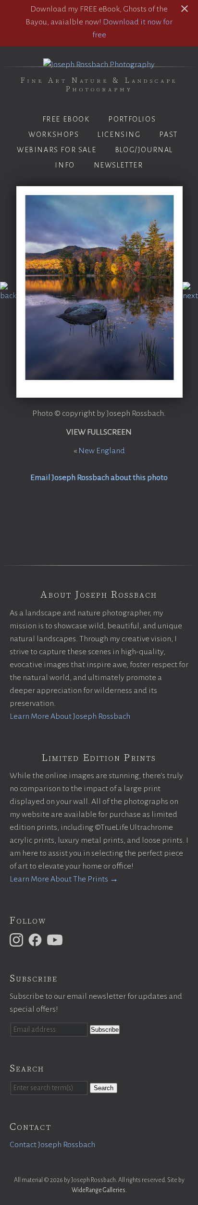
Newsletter (118, 165)
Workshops (53, 134)
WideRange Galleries (98, 1190)
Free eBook (66, 119)
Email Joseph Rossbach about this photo (99, 477)
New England (101, 450)
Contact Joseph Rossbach (52, 1144)
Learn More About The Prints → (64, 879)
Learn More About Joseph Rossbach (70, 716)
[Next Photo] (190, 295)
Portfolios (132, 119)
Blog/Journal (144, 150)
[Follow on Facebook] (36, 939)
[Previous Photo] (8, 295)
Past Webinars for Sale (97, 142)
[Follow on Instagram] (18, 939)
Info (64, 165)
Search (103, 1088)
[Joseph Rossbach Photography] (99, 64)
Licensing (119, 134)
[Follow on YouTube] (56, 939)
